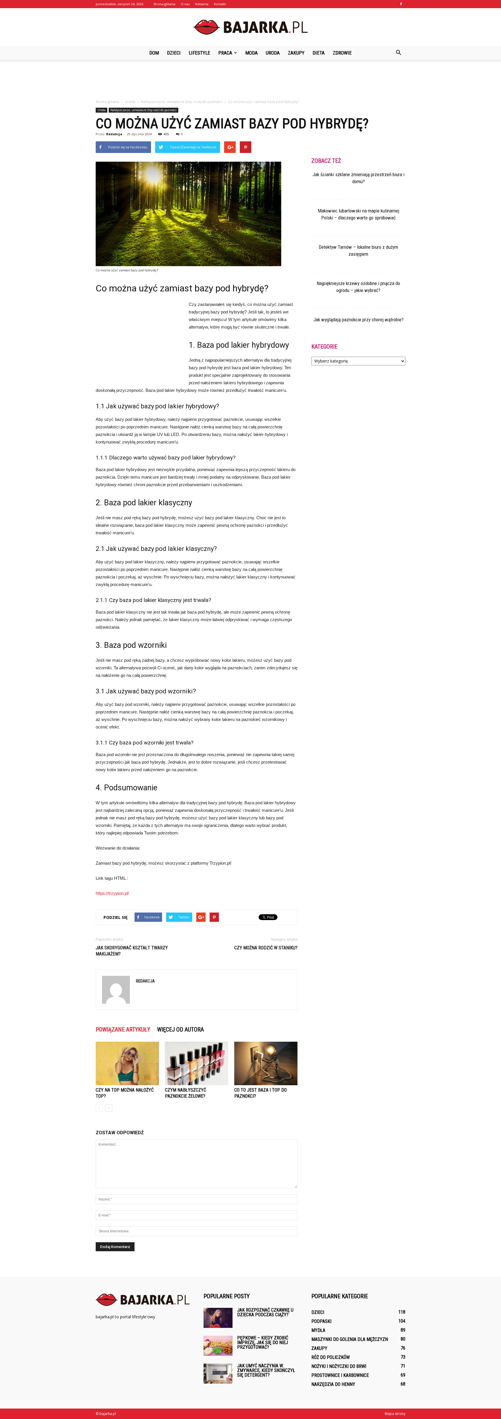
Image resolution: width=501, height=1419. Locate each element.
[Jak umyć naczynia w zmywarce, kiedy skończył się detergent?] (218, 1374)
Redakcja (114, 134)
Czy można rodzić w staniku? (265, 948)
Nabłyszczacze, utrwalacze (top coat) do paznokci (143, 110)
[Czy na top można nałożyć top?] (127, 1063)
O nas (185, 4)
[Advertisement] (250, 80)
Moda (251, 53)
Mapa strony (395, 1413)
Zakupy (296, 53)
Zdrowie (342, 53)
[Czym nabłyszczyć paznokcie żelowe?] (196, 1063)
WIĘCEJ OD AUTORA (180, 1029)
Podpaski (321, 1321)
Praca (225, 53)
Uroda (273, 53)
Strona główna (164, 4)
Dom (154, 53)
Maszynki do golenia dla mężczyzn (349, 1339)
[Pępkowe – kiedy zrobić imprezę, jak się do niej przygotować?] (218, 1346)
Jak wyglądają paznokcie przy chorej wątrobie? (358, 319)
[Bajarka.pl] (250, 27)
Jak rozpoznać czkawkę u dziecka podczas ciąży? (265, 1312)
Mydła (318, 1330)
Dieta (319, 53)
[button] (398, 53)
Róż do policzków (330, 1357)
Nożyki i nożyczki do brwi (338, 1366)
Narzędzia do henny (333, 1384)
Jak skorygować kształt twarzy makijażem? (132, 951)
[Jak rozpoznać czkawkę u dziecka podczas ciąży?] (218, 1318)
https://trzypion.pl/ (112, 893)
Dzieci (174, 53)
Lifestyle (199, 53)
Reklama (201, 4)
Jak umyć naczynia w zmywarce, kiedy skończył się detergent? (266, 1370)
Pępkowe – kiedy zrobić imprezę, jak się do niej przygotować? (262, 1342)
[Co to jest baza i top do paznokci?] (265, 1063)
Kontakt (220, 4)
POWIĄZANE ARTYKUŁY (123, 1029)
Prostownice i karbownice (340, 1375)
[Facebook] (401, 4)
